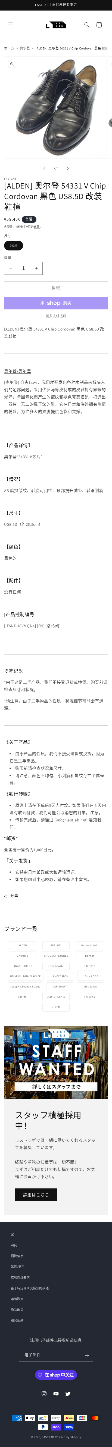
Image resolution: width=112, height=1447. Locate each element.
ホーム (9, 48)
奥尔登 (25, 48)
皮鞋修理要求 (20, 1277)
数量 (7, 257)
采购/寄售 (18, 1266)
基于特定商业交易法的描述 (30, 1288)
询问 (14, 1245)
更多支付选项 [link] (56, 316)
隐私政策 (17, 1310)
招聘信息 (17, 1256)
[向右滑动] (68, 168)
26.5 (16, 245)
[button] (11, 25)
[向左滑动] (44, 168)
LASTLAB (48, 1437)
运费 (37, 227)
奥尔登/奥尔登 (17, 371)
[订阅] (87, 1355)
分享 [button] (14, 895)
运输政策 (17, 1299)
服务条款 (17, 1320)
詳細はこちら (36, 1194)
